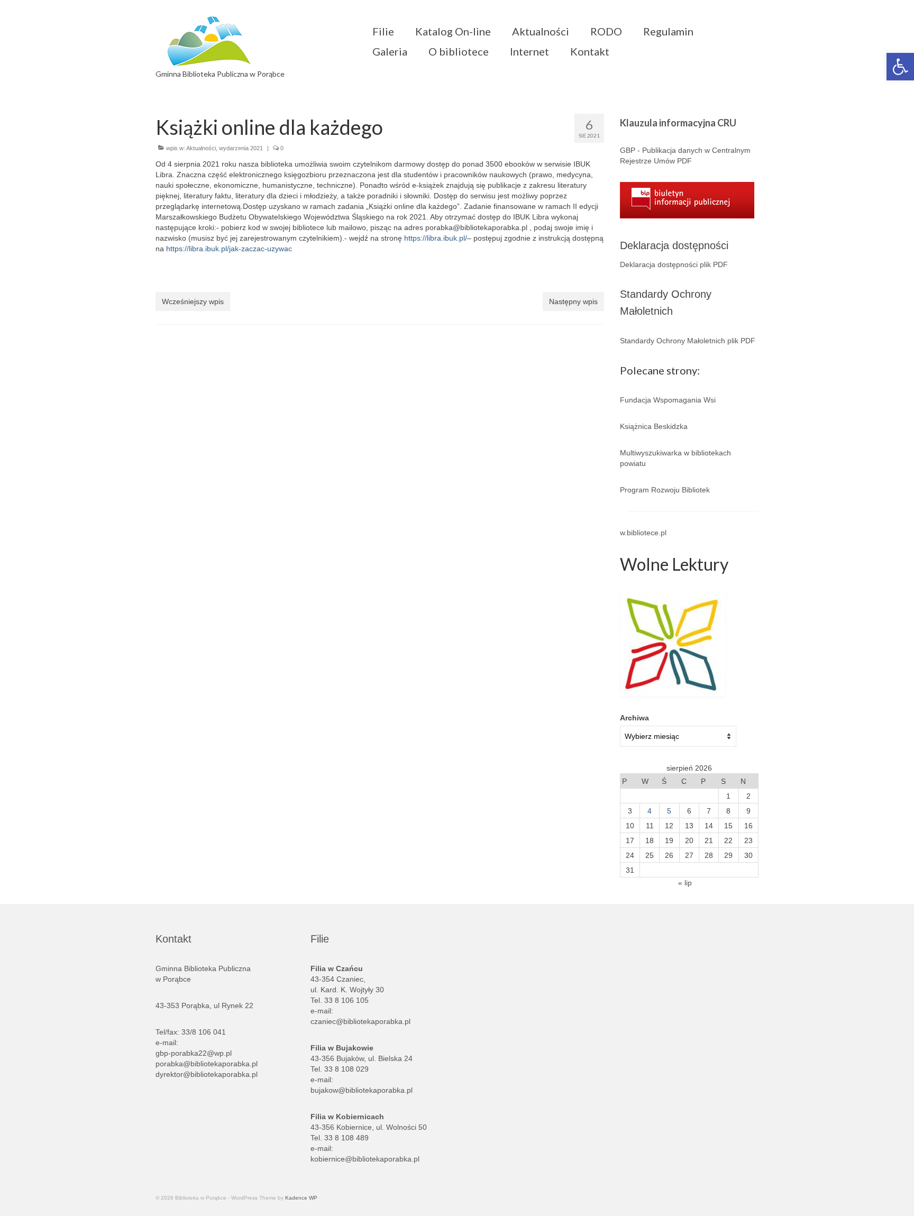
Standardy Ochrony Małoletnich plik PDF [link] (687, 340)
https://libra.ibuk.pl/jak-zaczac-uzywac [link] (229, 248)
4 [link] (649, 811)
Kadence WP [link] (301, 1198)
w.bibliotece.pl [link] (643, 532)
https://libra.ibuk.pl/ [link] (435, 238)
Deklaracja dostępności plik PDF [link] (674, 264)
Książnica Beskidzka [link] (654, 426)
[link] (900, 66)
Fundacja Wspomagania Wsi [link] (668, 400)
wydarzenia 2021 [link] (241, 148)
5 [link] (669, 811)
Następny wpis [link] (573, 301)
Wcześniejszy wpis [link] (193, 301)
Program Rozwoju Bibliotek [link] (665, 490)
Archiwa (634, 718)
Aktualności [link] (201, 148)
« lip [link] (685, 883)
